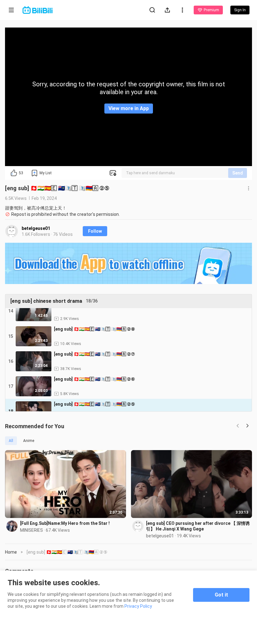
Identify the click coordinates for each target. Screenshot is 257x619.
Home (11, 552)
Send (237, 172)
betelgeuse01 (36, 228)
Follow (95, 231)
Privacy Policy (138, 606)
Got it (221, 595)
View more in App (128, 108)
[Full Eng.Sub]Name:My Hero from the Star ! (65, 523)
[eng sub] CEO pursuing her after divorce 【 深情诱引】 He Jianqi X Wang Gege (198, 526)
